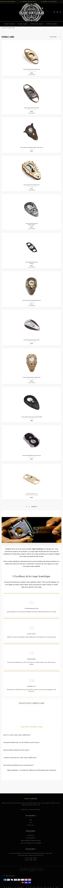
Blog (31, 820)
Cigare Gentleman (10, 875)
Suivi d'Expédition (30, 838)
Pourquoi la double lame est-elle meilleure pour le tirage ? (31, 742)
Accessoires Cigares (36, 24)
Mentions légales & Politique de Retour (31, 840)
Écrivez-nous (30, 825)
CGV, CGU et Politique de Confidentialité (30, 843)
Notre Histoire (30, 835)
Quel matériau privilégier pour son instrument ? (31, 765)
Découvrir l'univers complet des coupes (31, 703)
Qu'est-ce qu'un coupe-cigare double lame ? (31, 735)
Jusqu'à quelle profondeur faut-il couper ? (31, 750)
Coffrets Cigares (51, 24)
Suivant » (34, 506)
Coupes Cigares (22, 24)
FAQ (31, 822)
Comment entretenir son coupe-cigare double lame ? (31, 757)
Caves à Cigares (9, 24)
